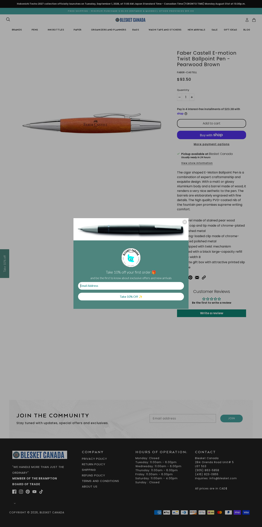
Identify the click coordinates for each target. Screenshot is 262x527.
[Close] (184, 222)
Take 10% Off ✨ (131, 296)
